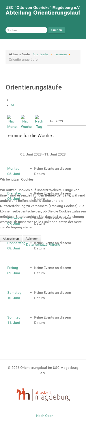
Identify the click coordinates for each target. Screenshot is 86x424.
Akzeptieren (11, 238)
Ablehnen (32, 238)
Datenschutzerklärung (43, 244)
